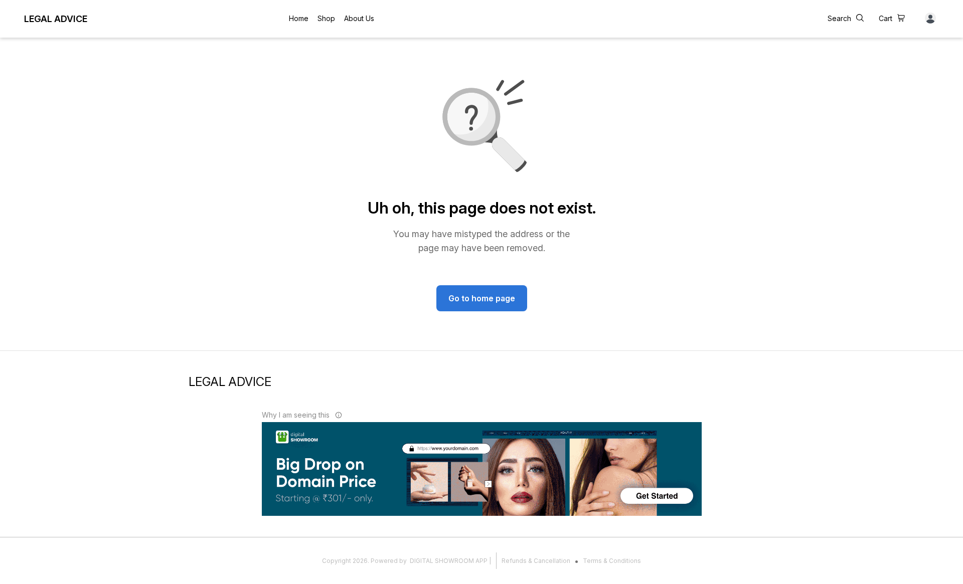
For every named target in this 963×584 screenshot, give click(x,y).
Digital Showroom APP (449, 560)
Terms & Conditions (612, 560)
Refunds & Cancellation (536, 560)
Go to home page (481, 298)
